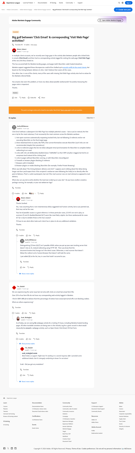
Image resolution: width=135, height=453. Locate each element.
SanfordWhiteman (22, 126)
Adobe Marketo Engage (26, 9)
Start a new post (65, 110)
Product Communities (12, 9)
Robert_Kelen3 (21, 49)
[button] (123, 10)
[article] (51, 160)
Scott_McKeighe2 (26, 317)
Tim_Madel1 (21, 286)
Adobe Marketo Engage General (42, 9)
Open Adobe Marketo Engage (111, 20)
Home (3, 9)
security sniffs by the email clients (74, 67)
